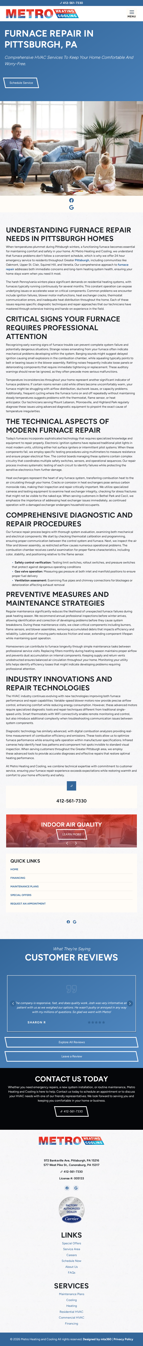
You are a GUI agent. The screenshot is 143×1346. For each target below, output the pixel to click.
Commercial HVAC (71, 1317)
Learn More (74, 834)
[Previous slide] (13, 1003)
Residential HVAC (71, 1312)
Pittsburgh (82, 260)
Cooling (71, 1300)
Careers (71, 1255)
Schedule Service (21, 83)
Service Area (71, 1249)
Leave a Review (71, 1056)
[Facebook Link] (71, 200)
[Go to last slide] (67, 843)
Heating (71, 1306)
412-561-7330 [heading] (71, 801)
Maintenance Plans (24, 886)
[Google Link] (71, 207)
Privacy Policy (123, 1339)
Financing (17, 878)
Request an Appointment (28, 903)
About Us (71, 1267)
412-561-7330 (72, 3)
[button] (71, 831)
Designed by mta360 (97, 1339)
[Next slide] (76, 843)
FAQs (71, 1272)
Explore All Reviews (71, 1042)
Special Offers (20, 895)
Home (14, 869)
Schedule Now (71, 1261)
